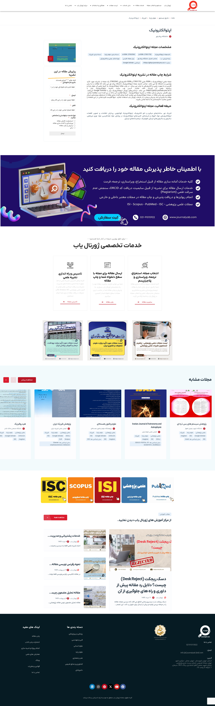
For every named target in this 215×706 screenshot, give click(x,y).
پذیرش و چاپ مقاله (66, 125)
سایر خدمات (127, 5)
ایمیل (72, 95)
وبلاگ (37, 660)
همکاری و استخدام (98, 5)
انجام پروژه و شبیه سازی (30, 648)
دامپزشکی (79, 670)
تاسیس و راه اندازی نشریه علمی (70, 275)
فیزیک (144, 18)
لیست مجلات (113, 5)
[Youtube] (117, 686)
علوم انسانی (78, 646)
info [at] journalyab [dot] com (192, 653)
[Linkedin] (92, 686)
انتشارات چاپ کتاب (32, 642)
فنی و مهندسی (77, 640)
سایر (71, 128)
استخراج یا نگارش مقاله (65, 121)
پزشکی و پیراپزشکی (76, 634)
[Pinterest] (104, 686)
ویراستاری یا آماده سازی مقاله (63, 123)
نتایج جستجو (164, 18)
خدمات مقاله (139, 5)
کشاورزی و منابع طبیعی (74, 664)
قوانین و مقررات (34, 666)
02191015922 (191, 645)
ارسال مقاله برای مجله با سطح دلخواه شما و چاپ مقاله (107, 277)
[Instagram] (98, 686)
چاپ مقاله (36, 636)
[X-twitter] (110, 686)
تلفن (73, 105)
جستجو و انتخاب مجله (154, 5)
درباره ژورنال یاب (82, 5)
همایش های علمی (33, 654)
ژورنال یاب (167, 5)
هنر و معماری (78, 658)
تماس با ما (68, 5)
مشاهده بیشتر (27, 380)
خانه (173, 18)
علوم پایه (152, 18)
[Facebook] (123, 686)
